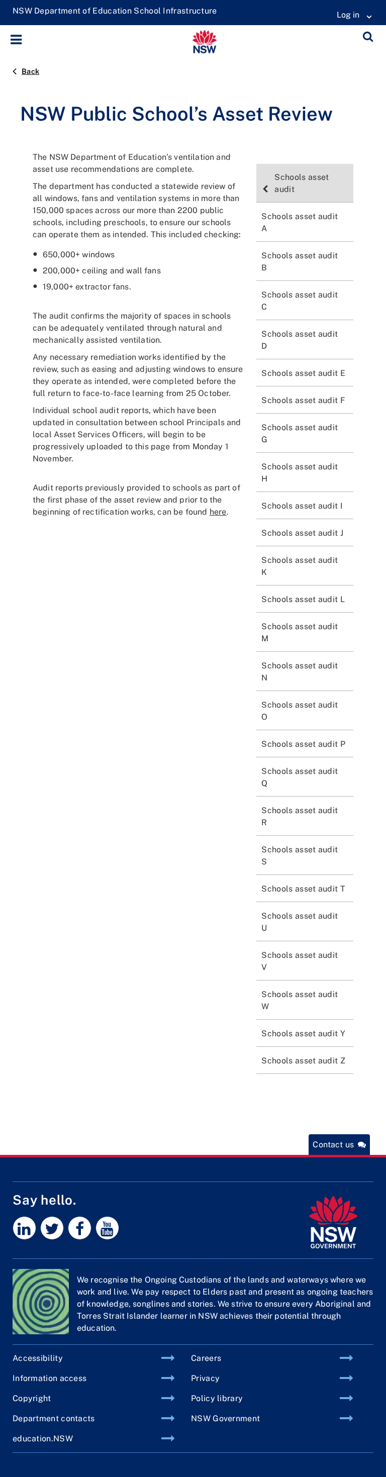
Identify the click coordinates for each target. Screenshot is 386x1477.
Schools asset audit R (299, 816)
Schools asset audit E (303, 373)
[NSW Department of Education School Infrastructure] (115, 11)
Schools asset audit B (299, 261)
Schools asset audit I (302, 506)
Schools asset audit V (299, 961)
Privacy (205, 1378)
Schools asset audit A (299, 222)
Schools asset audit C (299, 301)
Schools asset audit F (303, 400)
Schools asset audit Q (299, 777)
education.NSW (43, 1438)
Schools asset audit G (299, 433)
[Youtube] (107, 1228)
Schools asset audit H (299, 472)
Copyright (32, 1398)
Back (30, 71)
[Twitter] (52, 1228)
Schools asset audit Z (303, 1060)
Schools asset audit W (299, 1000)
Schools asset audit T (303, 889)
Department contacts (54, 1418)
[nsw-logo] (333, 1222)
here (218, 512)
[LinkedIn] (24, 1228)
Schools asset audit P (303, 744)
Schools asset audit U (299, 922)
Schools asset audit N (299, 671)
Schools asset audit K (299, 566)
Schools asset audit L (303, 599)
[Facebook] (79, 1228)
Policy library (217, 1398)
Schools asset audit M (299, 632)
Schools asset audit (301, 183)
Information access (49, 1378)
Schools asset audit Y (303, 1033)
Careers (206, 1358)
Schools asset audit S (299, 855)
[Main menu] (19, 39)
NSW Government (225, 1418)
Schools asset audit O (299, 711)
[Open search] (367, 38)
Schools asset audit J (302, 533)
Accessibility (38, 1358)
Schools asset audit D (299, 340)
